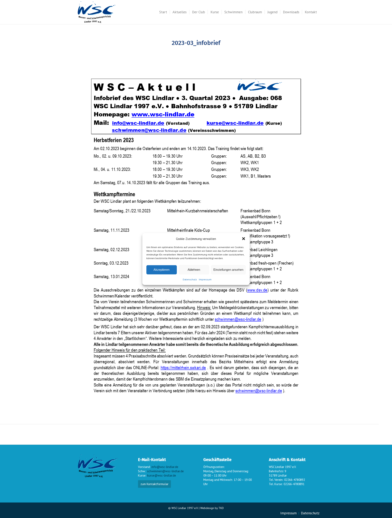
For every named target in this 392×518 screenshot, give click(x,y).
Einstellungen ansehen (228, 269)
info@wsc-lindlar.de (164, 467)
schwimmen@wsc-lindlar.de (165, 471)
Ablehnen (194, 269)
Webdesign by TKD (212, 508)
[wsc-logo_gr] (96, 12)
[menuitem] (163, 12)
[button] (244, 239)
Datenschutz (190, 279)
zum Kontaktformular (154, 484)
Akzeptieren (161, 269)
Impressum (205, 279)
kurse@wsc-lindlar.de (161, 475)
